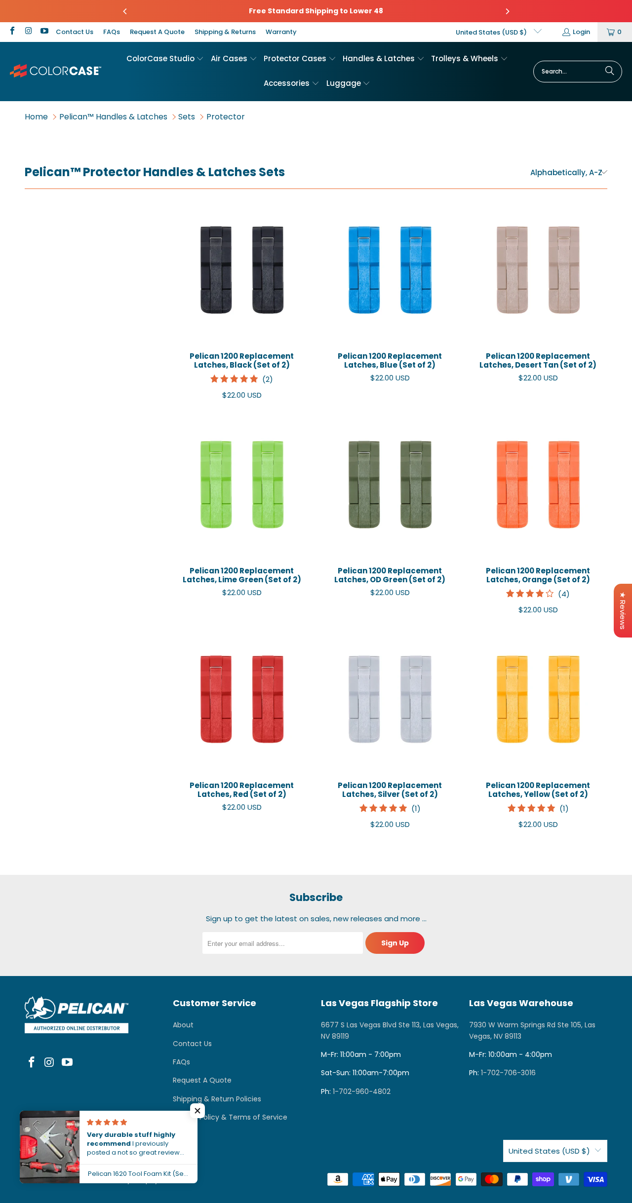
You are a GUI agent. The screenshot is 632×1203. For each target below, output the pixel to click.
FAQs (111, 32)
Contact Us (74, 32)
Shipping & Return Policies (217, 1099)
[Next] (507, 11)
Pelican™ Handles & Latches (113, 116)
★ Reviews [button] (623, 611)
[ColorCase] (55, 71)
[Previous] (125, 11)
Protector (225, 116)
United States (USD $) (492, 32)
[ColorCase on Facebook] (11, 32)
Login (581, 32)
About (183, 1025)
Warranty (281, 32)
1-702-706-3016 (508, 1073)
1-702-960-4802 (362, 1091)
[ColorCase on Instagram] (27, 32)
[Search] (609, 71)
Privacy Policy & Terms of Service (230, 1117)
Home (36, 116)
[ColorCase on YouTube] (44, 32)
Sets (186, 116)
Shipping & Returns (225, 32)
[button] (165, 59)
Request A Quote (157, 32)
